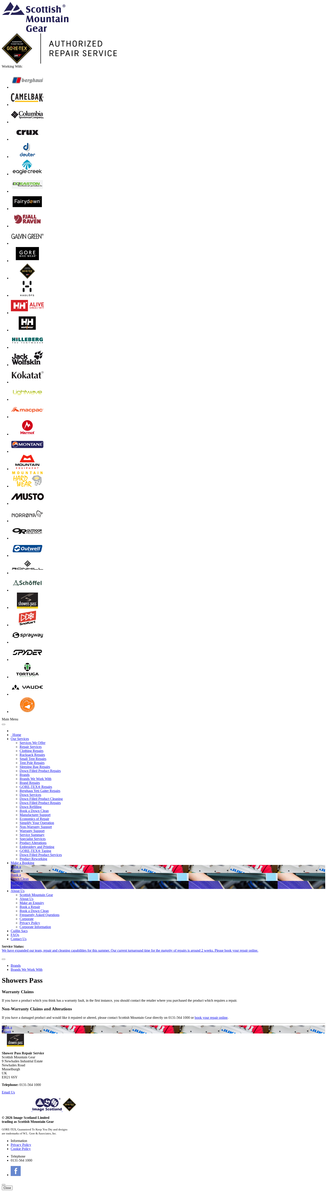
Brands (25, 775)
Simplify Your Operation (37, 823)
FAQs (15, 935)
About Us (17, 891)
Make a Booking (22, 863)
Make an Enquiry (32, 903)
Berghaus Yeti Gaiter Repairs (40, 791)
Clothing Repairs (31, 751)
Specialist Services (33, 839)
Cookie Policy (21, 1149)
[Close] (3, 959)
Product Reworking (33, 859)
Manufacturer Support (35, 815)
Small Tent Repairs (33, 759)
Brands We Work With (35, 779)
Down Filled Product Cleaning (41, 799)
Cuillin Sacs (19, 931)
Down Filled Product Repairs (40, 771)
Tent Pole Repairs (32, 763)
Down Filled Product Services (41, 855)
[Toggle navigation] (3, 724)
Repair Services (31, 747)
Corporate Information (35, 927)
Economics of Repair (34, 819)
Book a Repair (30, 907)
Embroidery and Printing (37, 847)
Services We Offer (32, 743)
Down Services (30, 795)
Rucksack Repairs (32, 755)
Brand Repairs (30, 783)
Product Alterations (33, 843)
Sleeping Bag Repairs (35, 767)
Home (16, 735)
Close (7, 1188)
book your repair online (211, 1017)
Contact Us (18, 939)
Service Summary (32, 835)
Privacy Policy (30, 923)
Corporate (27, 919)
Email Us (8, 1092)
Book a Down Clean (34, 811)
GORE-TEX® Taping (35, 851)
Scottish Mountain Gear (36, 895)
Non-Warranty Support (36, 827)
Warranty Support (32, 831)
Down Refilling (31, 807)
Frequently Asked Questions (39, 915)
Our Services (20, 739)
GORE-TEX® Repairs (36, 787)
